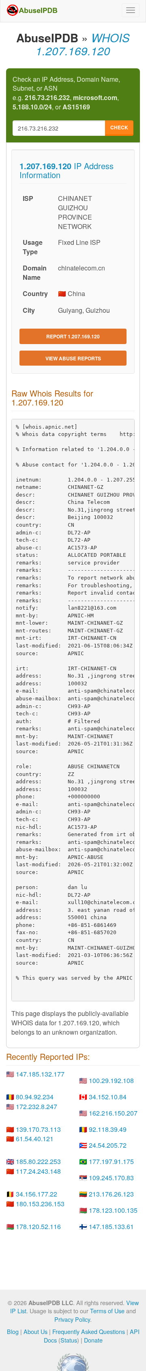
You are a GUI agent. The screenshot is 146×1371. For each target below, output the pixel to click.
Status (68, 1340)
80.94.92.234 (35, 1096)
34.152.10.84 (108, 1096)
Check (119, 127)
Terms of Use (107, 1310)
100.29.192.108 (111, 1080)
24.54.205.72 (108, 1145)
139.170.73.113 (38, 1129)
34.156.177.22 (36, 1194)
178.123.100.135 (113, 1210)
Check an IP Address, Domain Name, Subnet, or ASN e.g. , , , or (66, 93)
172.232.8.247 (36, 1106)
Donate (93, 1340)
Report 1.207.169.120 (73, 336)
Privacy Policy (72, 1319)
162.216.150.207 (113, 1113)
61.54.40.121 (35, 1138)
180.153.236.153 (40, 1203)
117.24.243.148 (38, 1171)
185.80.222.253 (38, 1161)
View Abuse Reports (73, 358)
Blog (13, 1331)
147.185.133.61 (111, 1226)
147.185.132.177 (40, 1074)
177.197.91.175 (111, 1161)
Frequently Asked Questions (88, 1331)
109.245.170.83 (111, 1177)
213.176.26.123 (111, 1194)
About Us (35, 1331)
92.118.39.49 (108, 1129)
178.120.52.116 (38, 1226)
